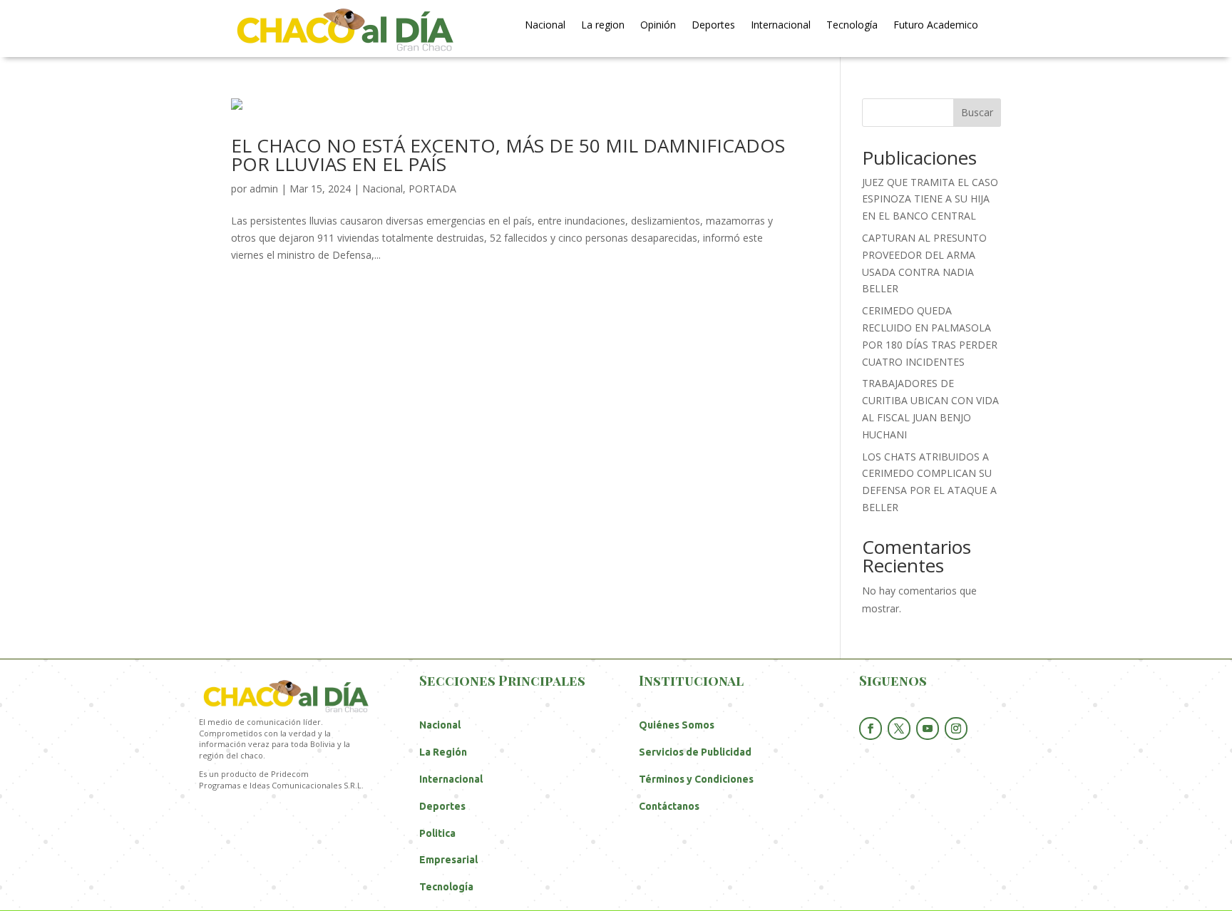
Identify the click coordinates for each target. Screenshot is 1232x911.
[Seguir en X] (899, 728)
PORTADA (432, 188)
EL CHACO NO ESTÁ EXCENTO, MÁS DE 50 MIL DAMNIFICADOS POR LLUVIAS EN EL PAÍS (508, 155)
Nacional (545, 25)
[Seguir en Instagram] (956, 728)
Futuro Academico (935, 25)
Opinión (658, 25)
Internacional (781, 25)
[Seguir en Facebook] (870, 728)
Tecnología (852, 25)
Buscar (977, 112)
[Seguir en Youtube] (927, 728)
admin (264, 188)
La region (603, 25)
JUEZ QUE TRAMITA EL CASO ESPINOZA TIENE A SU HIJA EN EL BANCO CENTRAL (930, 199)
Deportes (713, 25)
